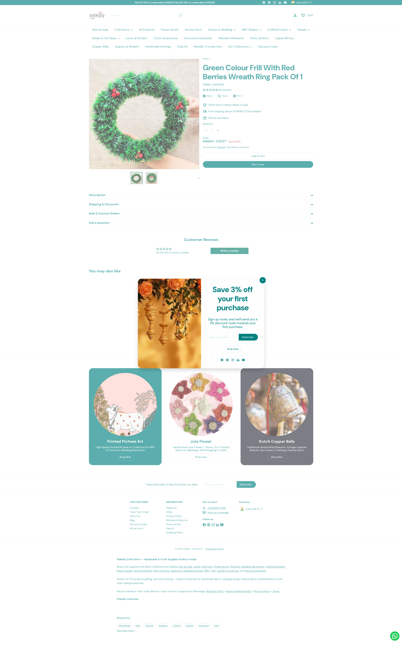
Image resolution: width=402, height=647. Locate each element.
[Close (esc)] (263, 280)
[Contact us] (394, 636)
